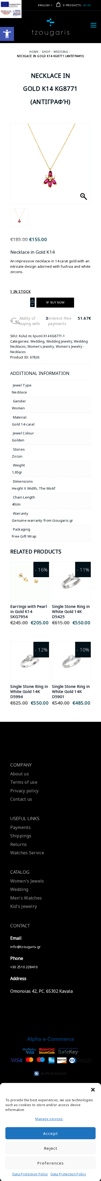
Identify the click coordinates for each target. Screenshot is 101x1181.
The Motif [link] (47, 488)
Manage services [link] (49, 1119)
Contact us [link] (21, 799)
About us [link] (19, 774)
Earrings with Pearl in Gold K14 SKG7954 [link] (28, 611)
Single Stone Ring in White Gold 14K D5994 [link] (29, 691)
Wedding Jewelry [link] (59, 341)
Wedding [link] (61, 52)
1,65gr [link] (17, 472)
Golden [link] (18, 440)
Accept (50, 1133)
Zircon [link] (17, 456)
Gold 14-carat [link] (23, 424)
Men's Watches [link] (26, 898)
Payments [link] (20, 827)
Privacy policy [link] (24, 791)
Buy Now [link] (29, 587)
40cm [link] (16, 504)
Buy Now (57, 302)
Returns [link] (18, 844)
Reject (50, 1148)
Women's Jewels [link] (27, 881)
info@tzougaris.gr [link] (25, 946)
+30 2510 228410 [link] (24, 966)
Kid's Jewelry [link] (23, 906)
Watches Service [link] (27, 853)
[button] (93, 1089)
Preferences (50, 1163)
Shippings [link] (21, 836)
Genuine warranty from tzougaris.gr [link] (42, 520)
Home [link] (34, 52)
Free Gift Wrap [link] (24, 536)
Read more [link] (30, 574)
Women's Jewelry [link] (40, 346)
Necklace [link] (19, 392)
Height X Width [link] (24, 488)
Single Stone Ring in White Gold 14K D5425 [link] (71, 611)
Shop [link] (46, 52)
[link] (7, 34)
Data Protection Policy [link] (30, 1174)
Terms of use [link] (24, 782)
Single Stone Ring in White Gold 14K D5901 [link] (71, 691)
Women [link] (18, 408)
